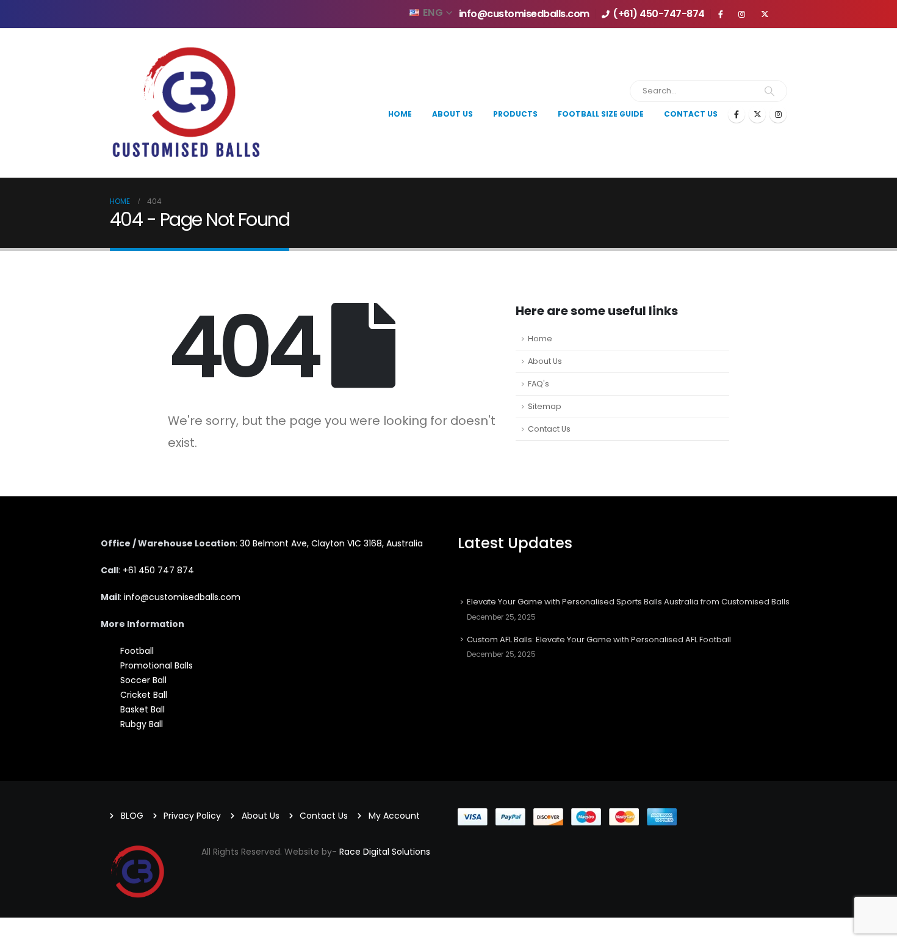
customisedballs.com (180, 597)
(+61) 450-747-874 (659, 14)
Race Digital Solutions (384, 852)
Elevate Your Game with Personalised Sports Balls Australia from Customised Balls (628, 601)
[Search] (769, 91)
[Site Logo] (186, 103)
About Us (545, 361)
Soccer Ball (143, 680)
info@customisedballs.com (524, 14)
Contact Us (691, 114)
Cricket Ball (143, 695)
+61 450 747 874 (158, 570)
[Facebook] (736, 114)
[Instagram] (778, 114)
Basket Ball (142, 709)
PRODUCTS (515, 114)
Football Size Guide (601, 114)
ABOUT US (452, 114)
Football (137, 651)
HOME (400, 114)
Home (540, 338)
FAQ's (538, 384)
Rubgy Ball (141, 724)
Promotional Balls (156, 665)
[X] (757, 114)
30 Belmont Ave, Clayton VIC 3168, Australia (331, 543)
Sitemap (544, 406)
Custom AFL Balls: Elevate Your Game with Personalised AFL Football (599, 639)
